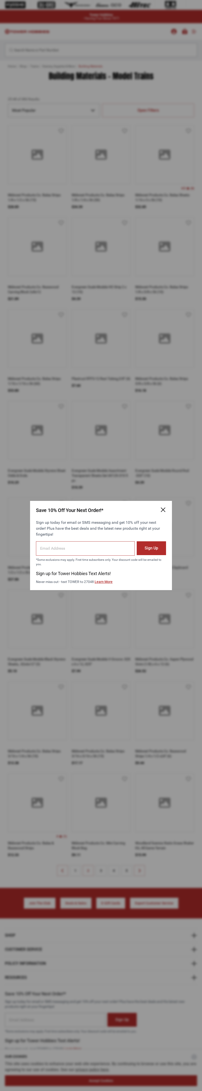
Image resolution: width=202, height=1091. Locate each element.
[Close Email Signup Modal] (163, 510)
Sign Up (151, 548)
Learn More (104, 582)
